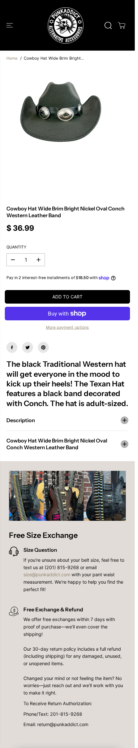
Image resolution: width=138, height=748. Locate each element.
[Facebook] (11, 347)
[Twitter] (27, 347)
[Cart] (121, 25)
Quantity (16, 247)
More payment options (67, 327)
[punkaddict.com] (66, 25)
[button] (10, 25)
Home (11, 58)
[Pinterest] (43, 347)
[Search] (108, 25)
